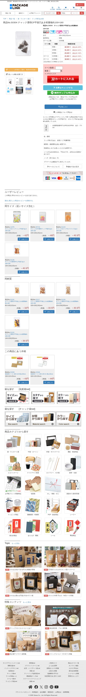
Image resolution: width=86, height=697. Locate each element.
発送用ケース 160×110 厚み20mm (15, 374)
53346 (38, 372)
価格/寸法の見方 (73, 166)
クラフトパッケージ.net (32, 665)
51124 (63, 227)
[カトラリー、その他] (53, 463)
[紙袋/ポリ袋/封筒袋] (72, 484)
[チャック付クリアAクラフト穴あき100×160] (68, 217)
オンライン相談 (73, 665)
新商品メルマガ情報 (53, 668)
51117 (38, 299)
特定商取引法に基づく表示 (53, 676)
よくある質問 (53, 665)
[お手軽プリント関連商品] (13, 484)
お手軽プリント (34, 13)
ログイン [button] (80, 4)
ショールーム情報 (73, 673)
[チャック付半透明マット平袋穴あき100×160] (42, 217)
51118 (63, 299)
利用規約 (35, 692)
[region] (43, 19)
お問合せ (58, 692)
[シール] (53, 526)
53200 (12, 372)
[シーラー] (72, 505)
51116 (12, 299)
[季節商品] (72, 526)
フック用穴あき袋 (38, 19)
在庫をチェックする (64, 88)
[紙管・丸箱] (72, 463)
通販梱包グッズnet (32, 676)
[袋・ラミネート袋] (13, 442)
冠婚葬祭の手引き (52, 673)
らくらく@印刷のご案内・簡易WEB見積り (22, 70)
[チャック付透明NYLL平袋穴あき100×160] (17, 250)
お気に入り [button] (64, 107)
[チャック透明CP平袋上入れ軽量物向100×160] (42, 289)
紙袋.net (32, 681)
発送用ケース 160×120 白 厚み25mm (42, 374)
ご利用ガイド (53, 663)
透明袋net (32, 663)
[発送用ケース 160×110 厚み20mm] (17, 362)
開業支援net (11, 665)
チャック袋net (11, 673)
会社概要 (43, 692)
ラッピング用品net (11, 681)
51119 (12, 332)
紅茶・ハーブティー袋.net (32, 668)
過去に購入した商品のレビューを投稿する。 (19, 200)
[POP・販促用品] (53, 505)
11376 (12, 227)
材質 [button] (46, 129)
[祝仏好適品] (13, 526)
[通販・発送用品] (72, 442)
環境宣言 (50, 692)
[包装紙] (33, 484)
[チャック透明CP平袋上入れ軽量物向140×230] (17, 322)
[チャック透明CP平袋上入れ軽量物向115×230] (68, 289)
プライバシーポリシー (23, 692)
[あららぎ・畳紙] (33, 526)
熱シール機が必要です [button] (15, 74)
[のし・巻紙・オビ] (53, 484)
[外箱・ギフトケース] (53, 442)
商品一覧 (8, 13)
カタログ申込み (73, 668)
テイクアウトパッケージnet (11, 663)
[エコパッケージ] (13, 463)
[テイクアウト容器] (33, 463)
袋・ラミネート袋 (23, 19)
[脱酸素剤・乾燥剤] (33, 505)
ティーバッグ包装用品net (32, 673)
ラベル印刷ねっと (11, 676)
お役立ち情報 (53, 671)
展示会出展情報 (73, 671)
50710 (38, 227)
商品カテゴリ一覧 (73, 663)
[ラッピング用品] (13, 505)
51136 (12, 260)
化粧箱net (11, 671)
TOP (4, 19)
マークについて (54, 166)
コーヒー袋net (11, 679)
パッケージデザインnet (11, 668)
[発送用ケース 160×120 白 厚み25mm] (42, 362)
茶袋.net (32, 671)
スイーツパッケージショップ (32, 679)
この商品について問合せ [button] (63, 112)
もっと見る (16, 543)
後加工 (21, 13)
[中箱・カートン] (33, 442)
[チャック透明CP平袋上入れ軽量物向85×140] (17, 289)
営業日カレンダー (73, 676)
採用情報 (66, 692)
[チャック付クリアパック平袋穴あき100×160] (17, 217)
